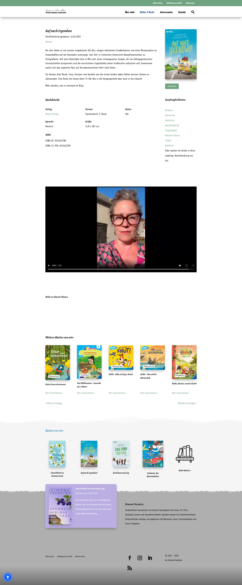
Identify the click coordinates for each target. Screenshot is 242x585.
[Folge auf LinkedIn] (149, 557)
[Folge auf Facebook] (129, 557)
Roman (48, 41)
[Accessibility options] (7, 577)
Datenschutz (80, 556)
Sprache (49, 121)
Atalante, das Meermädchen (153, 475)
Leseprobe (171, 86)
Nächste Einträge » (187, 403)
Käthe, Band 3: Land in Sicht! (184, 383)
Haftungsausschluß (64, 556)
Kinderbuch (85, 375)
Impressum (49, 556)
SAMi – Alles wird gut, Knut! (121, 374)
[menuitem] (158, 3)
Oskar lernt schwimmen (55, 384)
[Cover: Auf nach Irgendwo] (181, 78)
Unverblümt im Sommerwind (57, 474)
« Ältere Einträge (53, 403)
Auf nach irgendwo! (89, 472)
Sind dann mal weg (121, 472)
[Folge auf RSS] (129, 568)
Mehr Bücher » (185, 470)
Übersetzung (54, 376)
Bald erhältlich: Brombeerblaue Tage (90, 488)
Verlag (48, 109)
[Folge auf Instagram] (139, 557)
